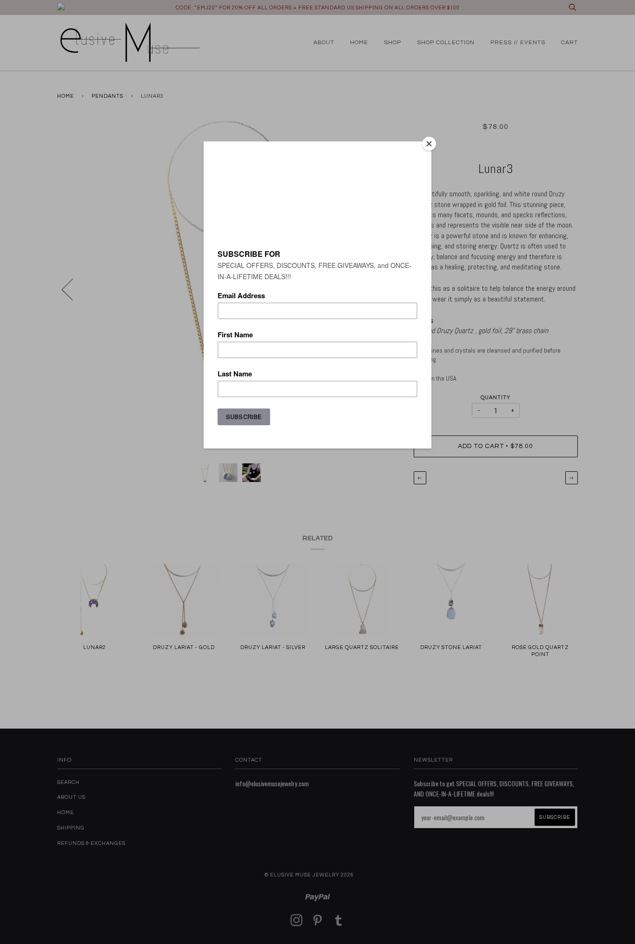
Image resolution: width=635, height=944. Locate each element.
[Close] (429, 144)
